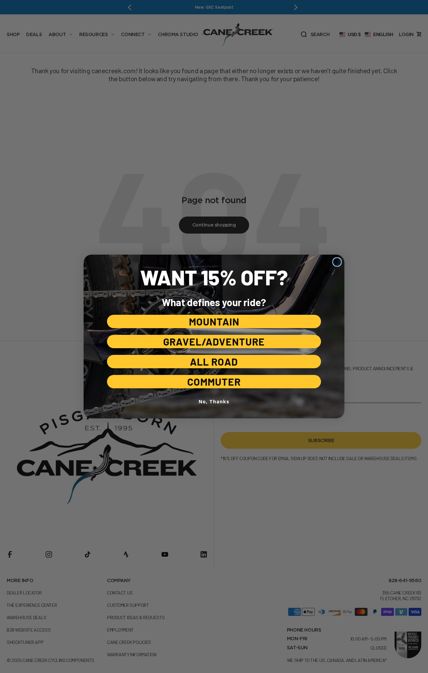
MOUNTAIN (214, 321)
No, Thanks (214, 401)
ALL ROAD (214, 362)
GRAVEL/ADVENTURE (214, 341)
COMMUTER (214, 382)
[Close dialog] (337, 262)
